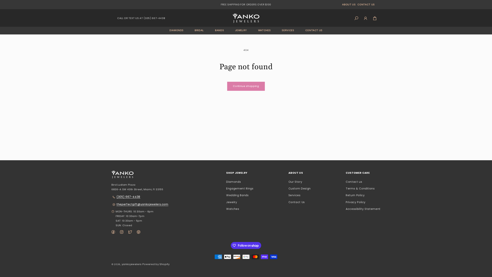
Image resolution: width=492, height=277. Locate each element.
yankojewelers (132, 264)
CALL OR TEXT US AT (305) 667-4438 (141, 18)
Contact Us (296, 202)
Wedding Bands (237, 195)
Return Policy (355, 195)
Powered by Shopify (156, 264)
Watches (232, 209)
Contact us (354, 182)
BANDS (219, 30)
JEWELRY (241, 30)
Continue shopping (246, 86)
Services (294, 195)
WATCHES (264, 30)
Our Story (295, 182)
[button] (176, 30)
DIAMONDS (177, 30)
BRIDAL (199, 30)
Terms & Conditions (360, 188)
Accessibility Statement (363, 209)
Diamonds (233, 182)
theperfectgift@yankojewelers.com (142, 204)
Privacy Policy (356, 202)
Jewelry (231, 202)
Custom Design (299, 188)
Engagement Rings (239, 188)
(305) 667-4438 (128, 197)
